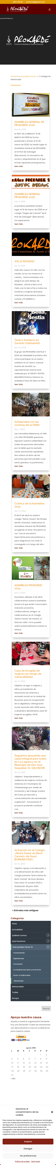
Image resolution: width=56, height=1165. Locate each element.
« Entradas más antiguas (25, 910)
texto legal (35, 1161)
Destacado (18, 981)
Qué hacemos (18, 941)
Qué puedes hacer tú (23, 947)
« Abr (13, 1078)
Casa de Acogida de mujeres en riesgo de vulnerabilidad (27, 673)
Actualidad (17, 929)
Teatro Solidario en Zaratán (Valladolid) (27, 342)
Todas (15, 992)
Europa (15, 998)
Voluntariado (19, 953)
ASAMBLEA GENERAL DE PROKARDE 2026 (29, 123)
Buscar (46, 1008)
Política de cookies (22, 1161)
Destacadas (18, 986)
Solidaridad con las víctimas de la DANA (27, 423)
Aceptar (28, 1141)
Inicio (14, 923)
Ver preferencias (28, 1155)
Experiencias (18, 958)
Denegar (28, 1148)
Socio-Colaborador (21, 975)
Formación (18, 964)
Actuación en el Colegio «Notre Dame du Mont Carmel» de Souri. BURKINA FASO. (29, 855)
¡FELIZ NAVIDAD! (24, 261)
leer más (18, 166)
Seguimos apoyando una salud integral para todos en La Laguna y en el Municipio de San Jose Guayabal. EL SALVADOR (30, 762)
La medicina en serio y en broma (27, 969)
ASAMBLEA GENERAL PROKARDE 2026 (27, 196)
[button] (52, 1112)
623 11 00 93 (18, 2)
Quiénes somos (19, 935)
